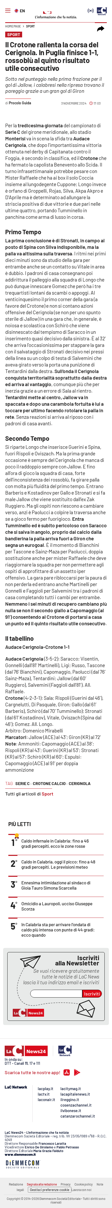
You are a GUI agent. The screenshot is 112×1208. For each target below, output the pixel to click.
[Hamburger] (7, 10)
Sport (30, 26)
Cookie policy (83, 1184)
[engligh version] (17, 10)
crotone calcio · (50, 783)
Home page (13, 26)
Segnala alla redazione (42, 1184)
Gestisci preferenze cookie (49, 1190)
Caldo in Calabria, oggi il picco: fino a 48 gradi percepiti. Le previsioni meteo (58, 864)
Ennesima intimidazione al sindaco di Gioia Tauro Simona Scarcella (55, 885)
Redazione (16, 1184)
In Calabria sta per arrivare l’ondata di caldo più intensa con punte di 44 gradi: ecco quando (58, 929)
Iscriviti (92, 994)
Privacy (66, 1184)
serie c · (23, 783)
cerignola (80, 783)
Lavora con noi (81, 1190)
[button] (101, 28)
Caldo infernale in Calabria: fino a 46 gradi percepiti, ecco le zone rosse (55, 843)
